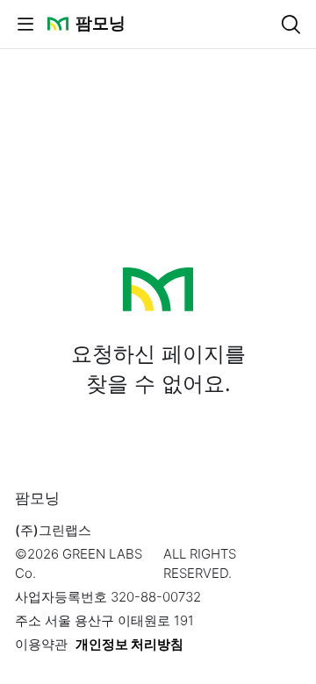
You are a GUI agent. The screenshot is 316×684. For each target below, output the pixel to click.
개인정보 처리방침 (129, 644)
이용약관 (41, 644)
